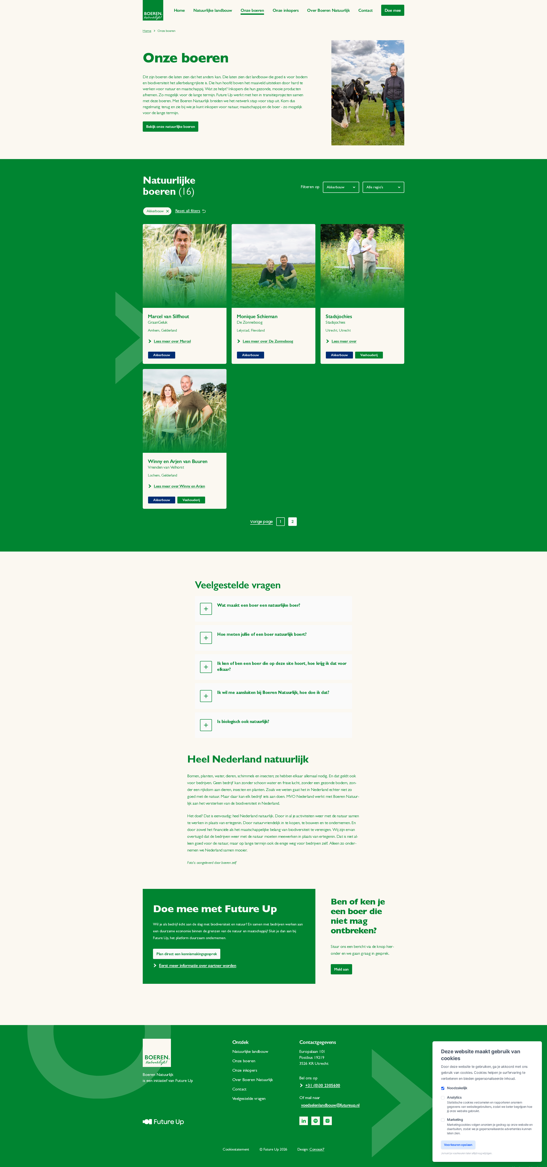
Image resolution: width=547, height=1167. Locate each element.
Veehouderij (369, 355)
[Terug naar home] (153, 10)
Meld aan (341, 969)
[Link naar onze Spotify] (315, 1121)
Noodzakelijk (457, 1088)
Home (179, 10)
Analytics (454, 1097)
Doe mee (393, 10)
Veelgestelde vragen (249, 1099)
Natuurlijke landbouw (212, 10)
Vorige (261, 521)
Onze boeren (252, 10)
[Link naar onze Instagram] (327, 1121)
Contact (365, 10)
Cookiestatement (236, 1150)
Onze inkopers (286, 10)
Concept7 (316, 1150)
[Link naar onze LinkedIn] (303, 1121)
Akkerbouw (161, 355)
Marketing (455, 1119)
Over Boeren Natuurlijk (328, 10)
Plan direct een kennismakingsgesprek (186, 954)
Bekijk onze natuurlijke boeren (170, 126)
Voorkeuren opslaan (458, 1144)
